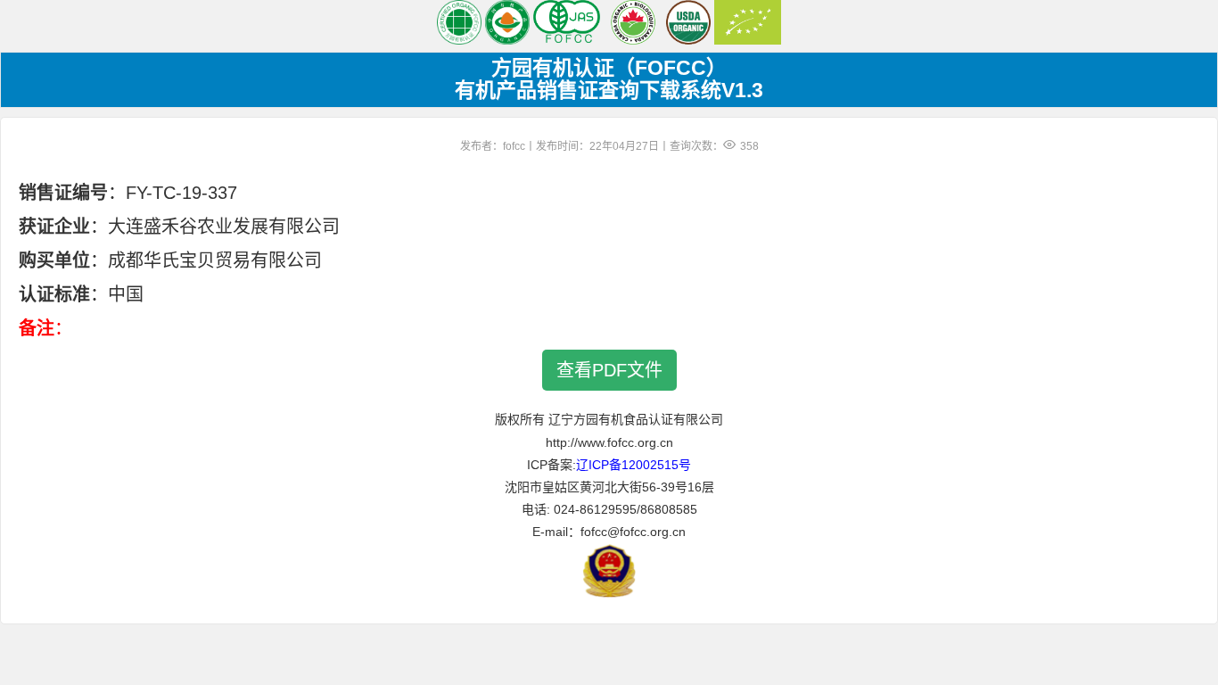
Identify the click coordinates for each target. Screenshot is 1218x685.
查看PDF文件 (609, 370)
